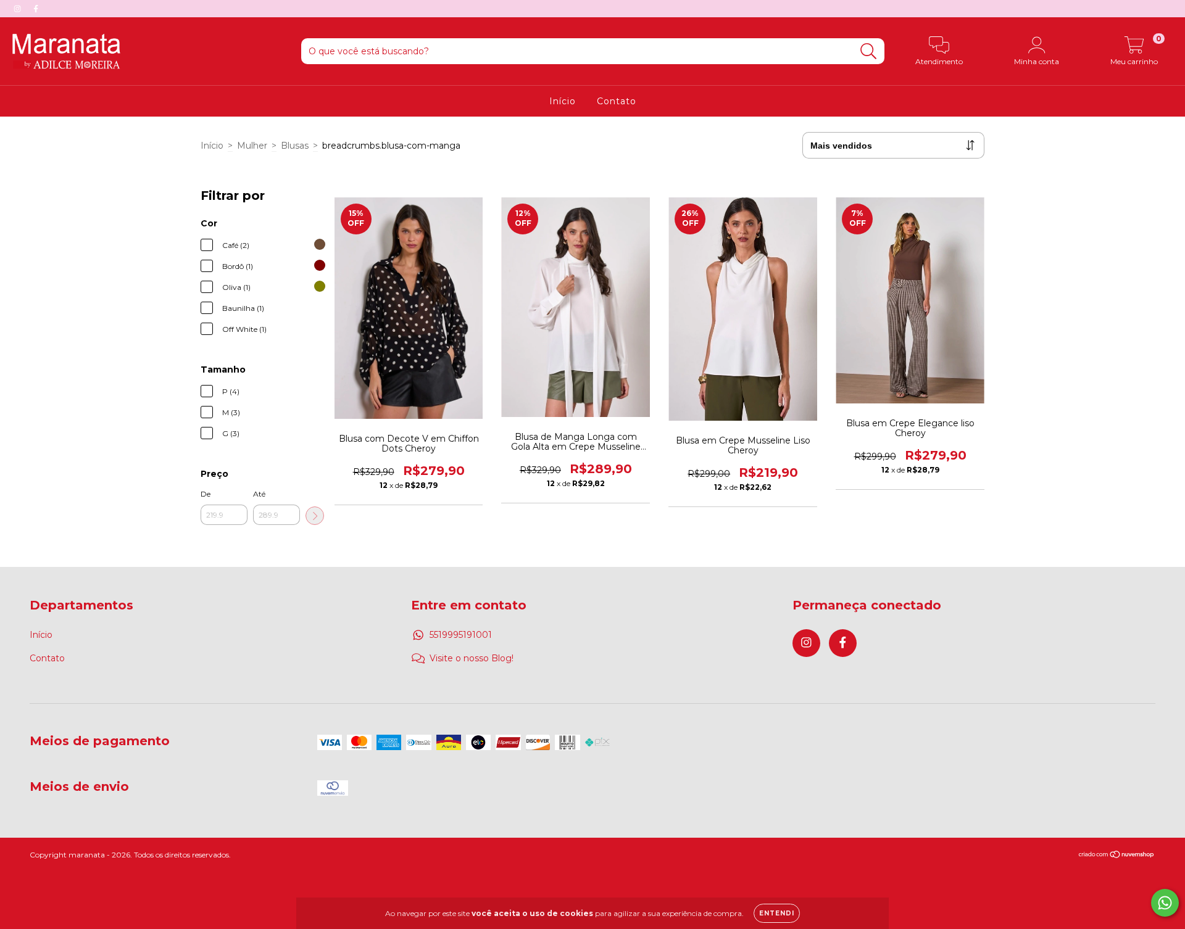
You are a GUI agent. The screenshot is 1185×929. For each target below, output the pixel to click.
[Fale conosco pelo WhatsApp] (1165, 903)
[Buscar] (868, 51)
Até (259, 493)
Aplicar (315, 515)
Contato (616, 101)
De (205, 493)
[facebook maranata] (36, 8)
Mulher (252, 145)
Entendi (776, 913)
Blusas (295, 145)
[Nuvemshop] (1116, 856)
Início (562, 101)
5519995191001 (461, 634)
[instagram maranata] (18, 8)
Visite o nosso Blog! (472, 658)
